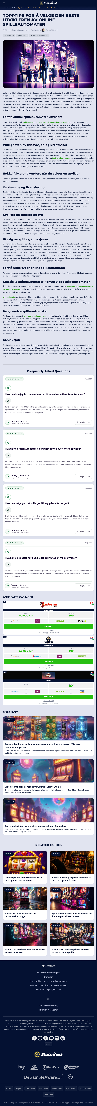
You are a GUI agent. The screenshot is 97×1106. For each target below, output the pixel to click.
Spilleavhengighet (64, 1103)
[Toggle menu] (4, 3)
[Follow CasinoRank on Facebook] (34, 1038)
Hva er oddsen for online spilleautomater (48, 981)
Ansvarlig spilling (77, 1103)
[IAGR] (22, 1067)
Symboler (48, 977)
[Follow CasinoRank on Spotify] (57, 1038)
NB (47, 1044)
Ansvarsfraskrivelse (51, 1103)
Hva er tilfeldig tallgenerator (48, 989)
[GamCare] (51, 1067)
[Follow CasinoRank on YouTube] (51, 1038)
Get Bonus (48, 626)
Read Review (49, 630)
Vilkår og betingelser (10, 1103)
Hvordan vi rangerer (48, 1010)
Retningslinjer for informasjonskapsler (31, 1103)
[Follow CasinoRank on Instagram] (40, 1038)
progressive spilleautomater (35, 316)
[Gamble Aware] (43, 1076)
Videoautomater (9, 297)
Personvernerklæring (48, 1005)
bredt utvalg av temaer (61, 158)
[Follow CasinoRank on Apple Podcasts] (62, 1038)
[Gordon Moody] (71, 1067)
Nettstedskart (89, 1103)
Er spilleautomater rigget (48, 972)
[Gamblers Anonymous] (34, 1067)
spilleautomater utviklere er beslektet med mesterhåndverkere (48, 122)
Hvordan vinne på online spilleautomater (48, 985)
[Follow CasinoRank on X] (45, 1038)
